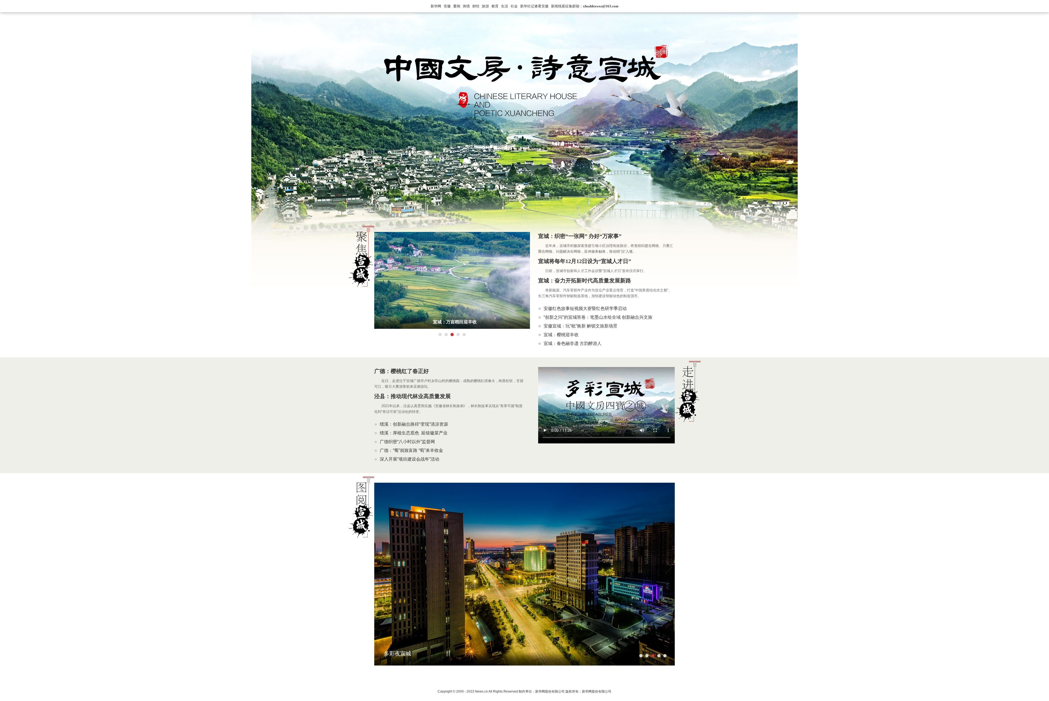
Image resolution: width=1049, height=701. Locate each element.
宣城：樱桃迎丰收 (561, 334)
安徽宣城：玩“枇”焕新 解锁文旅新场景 (580, 326)
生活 (504, 6)
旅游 (485, 6)
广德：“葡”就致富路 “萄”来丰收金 (411, 450)
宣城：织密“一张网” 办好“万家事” (579, 236)
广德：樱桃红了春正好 (401, 371)
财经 (475, 6)
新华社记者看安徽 (534, 6)
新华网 (436, 6)
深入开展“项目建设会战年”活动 (409, 459)
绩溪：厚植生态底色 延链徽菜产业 (413, 433)
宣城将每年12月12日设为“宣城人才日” (584, 261)
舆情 (466, 6)
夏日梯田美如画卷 (454, 322)
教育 (495, 6)
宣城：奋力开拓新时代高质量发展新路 (584, 281)
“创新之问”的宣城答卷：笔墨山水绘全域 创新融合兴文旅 (598, 317)
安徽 (447, 6)
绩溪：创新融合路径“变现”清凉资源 (414, 424)
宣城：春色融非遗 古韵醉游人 (573, 343)
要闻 (456, 6)
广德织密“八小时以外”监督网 (407, 441)
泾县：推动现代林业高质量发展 (412, 396)
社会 (514, 6)
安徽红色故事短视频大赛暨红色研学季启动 (585, 308)
